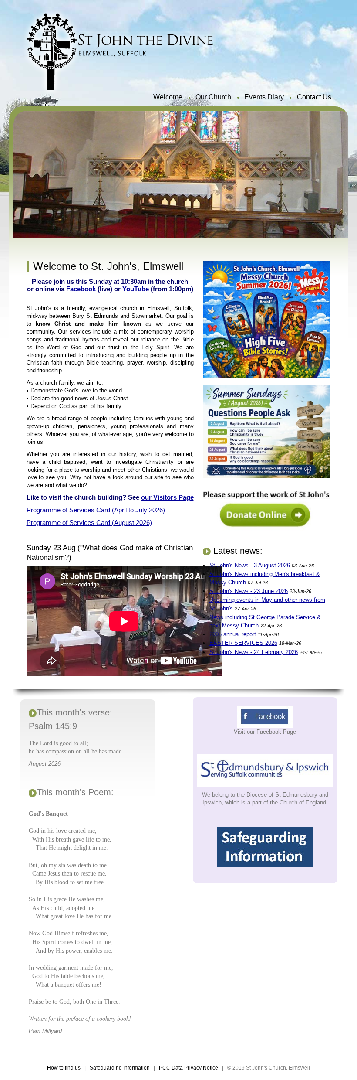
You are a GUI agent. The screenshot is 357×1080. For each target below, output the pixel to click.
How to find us (64, 1068)
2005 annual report (232, 634)
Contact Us (314, 97)
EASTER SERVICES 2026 (243, 643)
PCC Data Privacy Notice (188, 1068)
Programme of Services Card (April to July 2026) (96, 510)
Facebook (82, 289)
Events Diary (264, 97)
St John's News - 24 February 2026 (253, 652)
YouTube (135, 289)
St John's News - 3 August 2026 (249, 565)
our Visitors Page (167, 497)
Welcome (167, 97)
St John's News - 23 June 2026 (248, 591)
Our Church (213, 97)
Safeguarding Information (120, 1068)
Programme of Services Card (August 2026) (89, 522)
